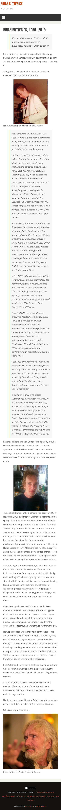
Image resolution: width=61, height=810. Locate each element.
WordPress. (41, 806)
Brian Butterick (12, 3)
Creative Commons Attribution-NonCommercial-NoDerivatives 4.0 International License (30, 796)
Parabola (29, 806)
